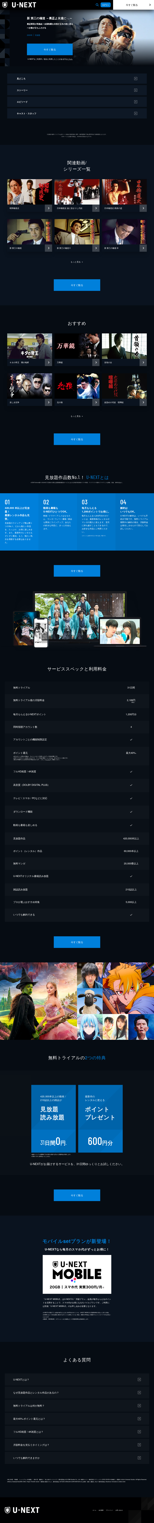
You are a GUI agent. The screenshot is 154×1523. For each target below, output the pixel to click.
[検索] (97, 4)
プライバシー (109, 1510)
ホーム (94, 1510)
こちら (70, 59)
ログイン (105, 5)
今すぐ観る (132, 5)
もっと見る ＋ (77, 261)
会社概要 (101, 1510)
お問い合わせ (119, 1510)
